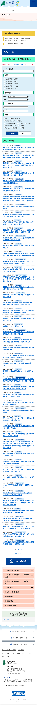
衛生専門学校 (18, 267)
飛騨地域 (15, 128)
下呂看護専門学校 (20, 540)
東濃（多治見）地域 (10, 125)
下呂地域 (7, 128)
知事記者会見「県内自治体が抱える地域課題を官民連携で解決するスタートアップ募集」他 (18, 39)
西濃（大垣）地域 (10, 121)
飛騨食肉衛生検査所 (20, 236)
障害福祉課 (18, 171)
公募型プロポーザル (10, 88)
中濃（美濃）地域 (10, 123)
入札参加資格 (9, 587)
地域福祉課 (17, 220)
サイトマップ (5, 656)
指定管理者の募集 (10, 605)
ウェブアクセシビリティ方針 (23, 653)
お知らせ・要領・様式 (12, 592)
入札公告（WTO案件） (12, 570)
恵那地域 (21, 125)
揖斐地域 (20, 121)
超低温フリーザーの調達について (13, 326)
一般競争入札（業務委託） (12, 83)
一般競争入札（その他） (11, 86)
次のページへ (18, 553)
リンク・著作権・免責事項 (9, 650)
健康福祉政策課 (20, 293)
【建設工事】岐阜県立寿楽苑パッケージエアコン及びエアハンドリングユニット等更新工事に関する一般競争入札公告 (18, 165)
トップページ (5, 10)
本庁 (6, 118)
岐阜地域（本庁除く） (17, 118)
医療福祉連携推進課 (20, 204)
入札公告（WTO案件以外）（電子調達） (16, 582)
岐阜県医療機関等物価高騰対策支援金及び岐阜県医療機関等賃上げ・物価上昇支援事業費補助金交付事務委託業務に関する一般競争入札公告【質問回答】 (18, 198)
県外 (23, 128)
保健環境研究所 (18, 186)
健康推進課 (18, 251)
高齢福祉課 (17, 145)
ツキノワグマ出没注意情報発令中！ (14, 44)
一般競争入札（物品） (11, 81)
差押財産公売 (9, 601)
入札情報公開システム (17, 64)
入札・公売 (6, 619)
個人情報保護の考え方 (8, 653)
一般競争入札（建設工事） (12, 79)
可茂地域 (28, 123)
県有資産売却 (9, 596)
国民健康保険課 (19, 179)
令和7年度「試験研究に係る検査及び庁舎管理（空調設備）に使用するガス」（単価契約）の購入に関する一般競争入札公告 (18, 503)
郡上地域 (20, 123)
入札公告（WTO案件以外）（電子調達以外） (17, 576)
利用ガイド (21, 650)
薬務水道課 (18, 194)
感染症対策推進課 (20, 439)
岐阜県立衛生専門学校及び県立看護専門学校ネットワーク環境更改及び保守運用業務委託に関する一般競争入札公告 (18, 279)
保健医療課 (18, 432)
